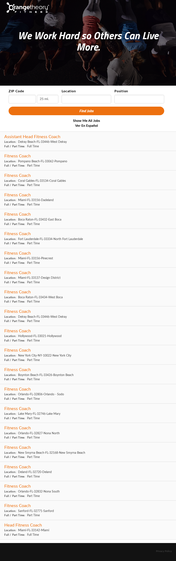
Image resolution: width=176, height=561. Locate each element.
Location (69, 91)
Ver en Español (86, 125)
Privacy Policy (164, 551)
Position (121, 91)
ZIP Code (16, 91)
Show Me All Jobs (86, 120)
